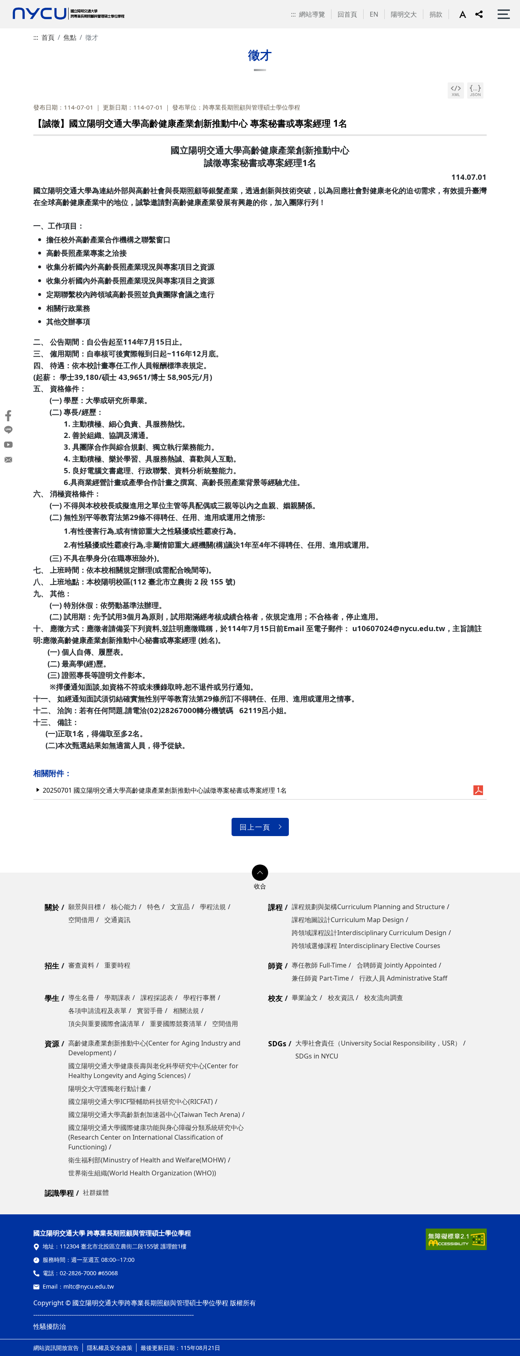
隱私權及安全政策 (109, 1348)
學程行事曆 (199, 997)
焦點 (69, 37)
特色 (153, 906)
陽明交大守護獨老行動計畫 (107, 1088)
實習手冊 (150, 1010)
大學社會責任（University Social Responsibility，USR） (378, 1043)
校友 (275, 998)
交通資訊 (117, 919)
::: (293, 14)
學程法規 (213, 906)
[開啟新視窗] (456, 90)
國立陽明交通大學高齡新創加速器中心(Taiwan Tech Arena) (154, 1114)
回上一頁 (255, 827)
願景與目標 (84, 906)
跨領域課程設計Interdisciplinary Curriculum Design (369, 932)
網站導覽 (312, 14)
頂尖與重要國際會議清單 (104, 1023)
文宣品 (180, 906)
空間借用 (81, 919)
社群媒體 (96, 1192)
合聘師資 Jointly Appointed (397, 965)
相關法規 (186, 1010)
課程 (275, 907)
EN (374, 14)
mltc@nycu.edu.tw (88, 1286)
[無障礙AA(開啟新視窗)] (456, 1242)
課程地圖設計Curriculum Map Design (348, 919)
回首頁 (347, 14)
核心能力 (124, 906)
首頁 (47, 37)
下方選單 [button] (260, 872)
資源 (52, 1043)
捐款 (435, 14)
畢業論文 (305, 997)
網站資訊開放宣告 (56, 1348)
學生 (52, 998)
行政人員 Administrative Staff (403, 978)
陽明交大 (404, 14)
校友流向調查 (383, 997)
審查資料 (81, 965)
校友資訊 (341, 997)
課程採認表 (157, 997)
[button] (467, 14)
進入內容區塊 (19, 4)
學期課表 (117, 997)
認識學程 (59, 1193)
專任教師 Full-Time (319, 965)
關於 (52, 907)
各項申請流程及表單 (97, 1010)
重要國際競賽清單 (176, 1023)
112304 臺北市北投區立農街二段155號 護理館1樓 (123, 1246)
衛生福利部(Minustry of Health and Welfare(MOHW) (147, 1160)
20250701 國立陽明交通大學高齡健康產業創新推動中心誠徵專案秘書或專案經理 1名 (165, 790)
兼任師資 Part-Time (320, 978)
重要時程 (117, 965)
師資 (275, 965)
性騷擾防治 (49, 1326)
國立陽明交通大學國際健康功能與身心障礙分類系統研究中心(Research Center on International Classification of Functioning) (156, 1137)
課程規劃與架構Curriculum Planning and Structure (368, 906)
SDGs (277, 1043)
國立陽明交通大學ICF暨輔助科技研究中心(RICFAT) (140, 1101)
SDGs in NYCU (316, 1056)
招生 (52, 965)
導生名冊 (81, 997)
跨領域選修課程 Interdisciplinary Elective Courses (366, 945)
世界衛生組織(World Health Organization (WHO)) (142, 1172)
